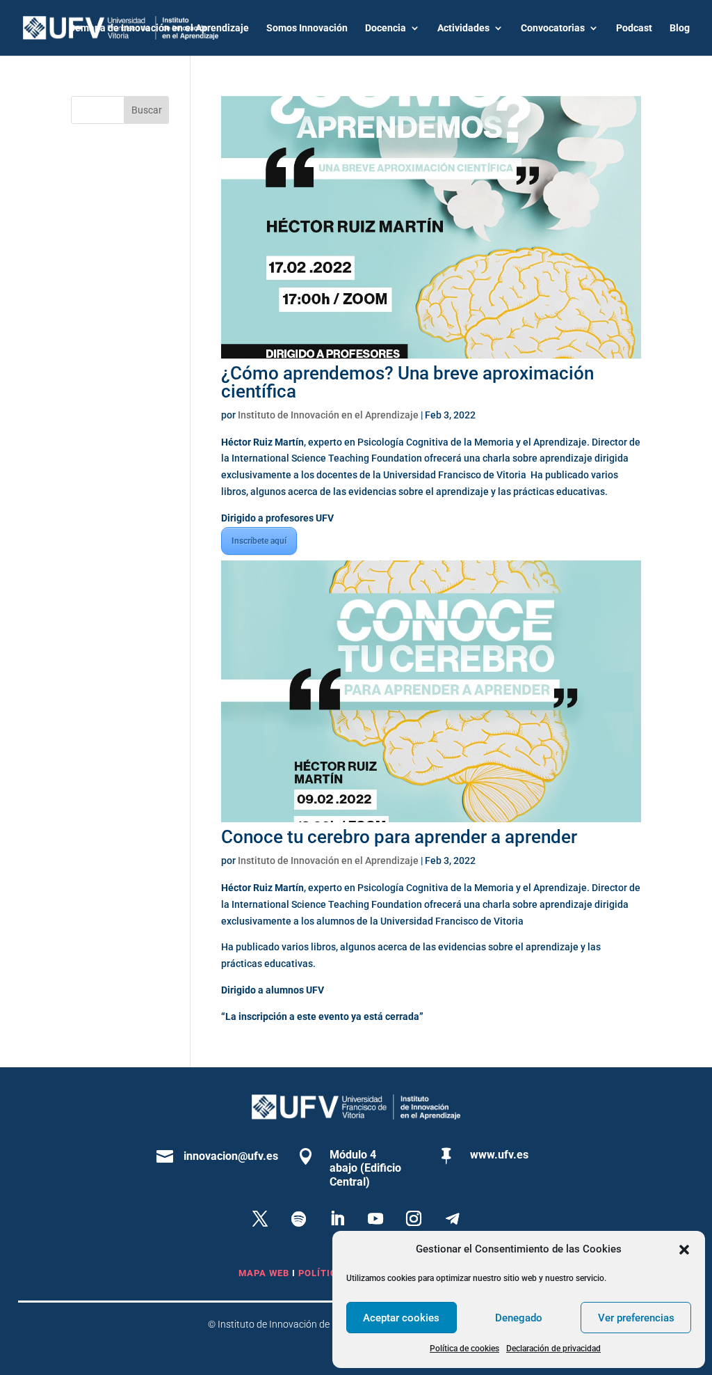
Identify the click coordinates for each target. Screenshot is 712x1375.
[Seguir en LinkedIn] (336, 1219)
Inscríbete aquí (259, 541)
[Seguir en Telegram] (452, 1219)
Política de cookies (464, 1348)
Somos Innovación (307, 28)
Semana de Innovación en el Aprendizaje (159, 28)
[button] (684, 1250)
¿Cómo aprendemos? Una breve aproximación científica (407, 382)
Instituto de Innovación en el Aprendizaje (328, 415)
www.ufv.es (499, 1154)
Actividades (463, 28)
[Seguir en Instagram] (413, 1219)
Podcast (634, 28)
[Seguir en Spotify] (298, 1219)
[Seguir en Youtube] (375, 1219)
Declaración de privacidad (553, 1348)
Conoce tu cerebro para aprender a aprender (399, 836)
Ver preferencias (636, 1318)
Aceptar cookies (401, 1318)
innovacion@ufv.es (231, 1156)
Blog (680, 28)
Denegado (518, 1318)
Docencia (385, 28)
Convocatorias (553, 28)
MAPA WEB (263, 1273)
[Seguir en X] (260, 1219)
